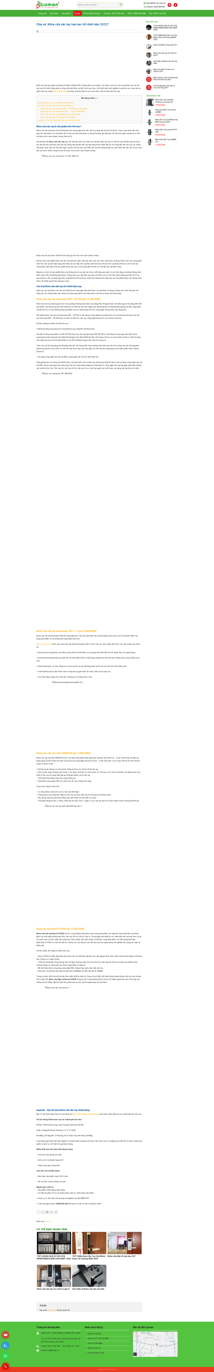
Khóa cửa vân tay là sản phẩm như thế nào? (56, 103)
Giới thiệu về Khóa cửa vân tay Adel (165, 62)
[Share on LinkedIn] (56, 1212)
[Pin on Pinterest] (52, 1212)
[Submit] (121, 5)
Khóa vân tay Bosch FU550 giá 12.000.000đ (58, 117)
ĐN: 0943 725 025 (157, 13)
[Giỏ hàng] (169, 5)
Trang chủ (42, 13)
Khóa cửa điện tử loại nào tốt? (165, 45)
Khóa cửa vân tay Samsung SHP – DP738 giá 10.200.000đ (63, 108)
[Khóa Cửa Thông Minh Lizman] (52, 5)
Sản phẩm (66, 13)
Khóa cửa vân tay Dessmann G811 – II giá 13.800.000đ (62, 111)
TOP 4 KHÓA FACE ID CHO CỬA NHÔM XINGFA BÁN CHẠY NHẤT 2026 (165, 28)
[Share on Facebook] (39, 1212)
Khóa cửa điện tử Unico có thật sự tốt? (163, 70)
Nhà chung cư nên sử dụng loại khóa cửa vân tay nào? (165, 79)
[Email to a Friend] (47, 1212)
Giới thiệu (54, 13)
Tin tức (77, 13)
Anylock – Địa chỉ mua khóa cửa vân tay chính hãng (59, 120)
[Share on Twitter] (43, 1212)
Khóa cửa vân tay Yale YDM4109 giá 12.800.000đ (60, 114)
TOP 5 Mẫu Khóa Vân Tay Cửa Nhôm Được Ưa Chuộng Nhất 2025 (165, 37)
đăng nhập (51, 1310)
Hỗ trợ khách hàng (91, 13)
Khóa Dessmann (44, 644)
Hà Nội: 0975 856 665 (114, 13)
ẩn (96, 98)
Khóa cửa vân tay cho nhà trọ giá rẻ (164, 54)
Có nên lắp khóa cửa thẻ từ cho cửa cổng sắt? (164, 87)
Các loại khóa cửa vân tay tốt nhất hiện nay (56, 105)
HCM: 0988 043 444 (137, 13)
